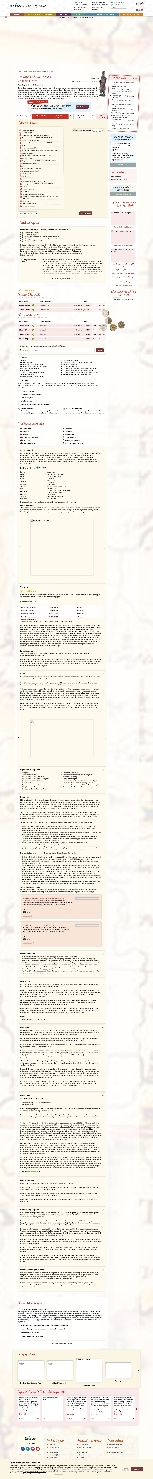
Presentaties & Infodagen (100, 5)
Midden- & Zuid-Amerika (40, 15)
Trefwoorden (82, 1450)
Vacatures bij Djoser (55, 1455)
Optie (94, 325)
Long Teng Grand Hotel (55, 492)
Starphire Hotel (52, 498)
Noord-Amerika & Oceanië (102, 15)
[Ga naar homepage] (28, 6)
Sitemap (81, 1455)
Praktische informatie (58, 116)
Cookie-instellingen (125, 1469)
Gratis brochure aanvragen (119, 179)
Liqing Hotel (51, 494)
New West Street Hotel (55, 496)
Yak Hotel (50, 478)
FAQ (70, 116)
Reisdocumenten (28, 443)
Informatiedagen (114, 1447)
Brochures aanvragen (98, 2)
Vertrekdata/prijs (40, 116)
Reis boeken (102, 116)
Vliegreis (25, 431)
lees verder (23, 1414)
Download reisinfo (86, 213)
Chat (33, 1444)
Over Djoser (77, 10)
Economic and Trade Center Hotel (58, 490)
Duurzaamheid (53, 1457)
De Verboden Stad (68, 265)
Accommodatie (27, 429)
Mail (30, 1444)
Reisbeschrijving (24, 116)
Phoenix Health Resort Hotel (56, 486)
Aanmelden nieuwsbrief (116, 1452)
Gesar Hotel (51, 480)
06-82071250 (117, 5)
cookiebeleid (59, 1474)
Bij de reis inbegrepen (30, 437)
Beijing (42, 245)
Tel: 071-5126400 (118, 2)
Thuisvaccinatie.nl (55, 1157)
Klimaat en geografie (72, 440)
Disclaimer (82, 1457)
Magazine (112, 1450)
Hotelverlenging (70, 437)
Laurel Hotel (51, 472)
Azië (78, 15)
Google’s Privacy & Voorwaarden (34, 1472)
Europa (63, 15)
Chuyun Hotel (51, 488)
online (45, 969)
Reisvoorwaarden (84, 1444)
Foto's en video (81, 116)
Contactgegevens (97, 7)
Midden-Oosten (131, 15)
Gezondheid (69, 434)
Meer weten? (115, 1441)
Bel (27, 1444)
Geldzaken (69, 429)
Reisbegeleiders (116, 176)
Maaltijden (68, 431)
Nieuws (51, 1450)
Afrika (17, 15)
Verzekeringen (83, 1452)
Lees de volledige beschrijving (61, 278)
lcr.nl (87, 1167)
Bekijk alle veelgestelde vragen (61, 1343)
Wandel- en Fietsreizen (80, 5)
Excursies (26, 440)
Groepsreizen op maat (80, 7)
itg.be (93, 1167)
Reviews (92, 116)
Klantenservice (53, 1452)
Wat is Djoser (56, 1441)
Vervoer (25, 434)
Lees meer (53, 413)
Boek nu (102, 305)
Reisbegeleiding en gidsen (74, 443)
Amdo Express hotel (54, 476)
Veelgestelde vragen (85, 1447)
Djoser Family (78, 2)
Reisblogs (95, 10)
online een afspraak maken (64, 1161)
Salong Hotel (51, 484)
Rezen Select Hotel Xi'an (55, 474)
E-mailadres (24, 350)
